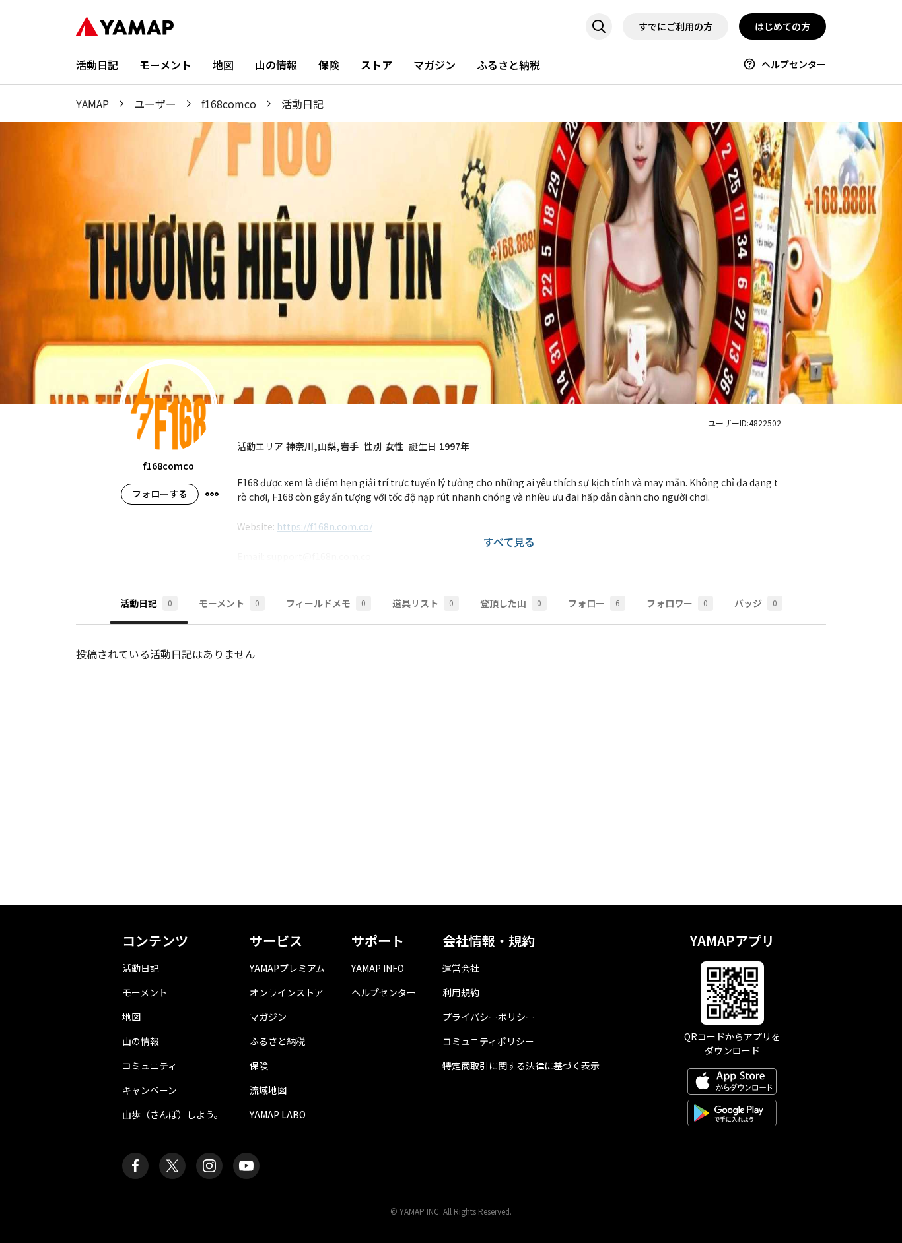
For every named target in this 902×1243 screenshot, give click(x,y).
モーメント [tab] (229, 603)
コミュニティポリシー (488, 1041)
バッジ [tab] (755, 603)
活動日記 (97, 65)
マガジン (434, 65)
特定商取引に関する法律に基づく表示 (521, 1065)
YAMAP (92, 104)
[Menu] (212, 494)
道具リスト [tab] (423, 603)
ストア (376, 65)
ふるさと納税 (508, 65)
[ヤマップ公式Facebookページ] (135, 1166)
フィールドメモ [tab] (326, 603)
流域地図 (268, 1090)
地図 (223, 65)
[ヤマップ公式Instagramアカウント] (209, 1166)
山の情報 (276, 65)
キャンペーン (149, 1090)
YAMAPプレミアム (287, 967)
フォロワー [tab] (677, 603)
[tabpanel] (451, 754)
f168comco (228, 104)
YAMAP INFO (377, 967)
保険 (328, 65)
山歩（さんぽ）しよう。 (172, 1114)
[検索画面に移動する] (599, 26)
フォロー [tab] (594, 603)
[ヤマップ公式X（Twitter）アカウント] (172, 1166)
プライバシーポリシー (488, 1016)
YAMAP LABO (278, 1114)
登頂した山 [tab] (510, 603)
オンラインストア (287, 992)
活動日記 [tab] (146, 603)
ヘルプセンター (793, 64)
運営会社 (460, 967)
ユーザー (155, 104)
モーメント (165, 65)
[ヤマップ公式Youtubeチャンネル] (246, 1166)
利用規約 (460, 992)
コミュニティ (149, 1065)
